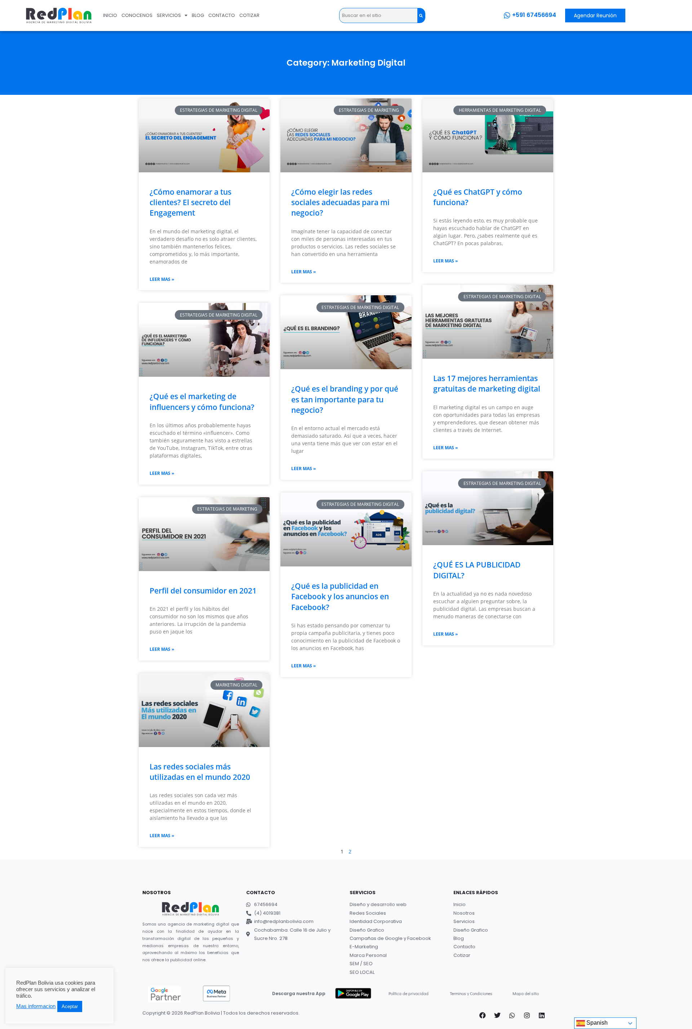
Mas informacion (36, 1006)
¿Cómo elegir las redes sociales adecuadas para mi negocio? (340, 202)
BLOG (198, 15)
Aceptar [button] (70, 1006)
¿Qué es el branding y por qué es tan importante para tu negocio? (344, 399)
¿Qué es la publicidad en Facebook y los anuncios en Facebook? (340, 596)
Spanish (596, 1023)
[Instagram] (526, 1015)
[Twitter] (497, 1015)
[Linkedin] (541, 1015)
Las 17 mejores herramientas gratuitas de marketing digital (486, 383)
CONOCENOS (136, 15)
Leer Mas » (162, 279)
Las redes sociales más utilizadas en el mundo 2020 (200, 771)
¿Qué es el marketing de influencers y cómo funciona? (202, 401)
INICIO (110, 15)
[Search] (421, 15)
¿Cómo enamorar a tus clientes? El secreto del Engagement (190, 202)
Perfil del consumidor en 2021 (203, 591)
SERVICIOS (169, 15)
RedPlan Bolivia (202, 1013)
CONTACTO (221, 15)
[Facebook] (482, 1015)
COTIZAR (249, 15)
